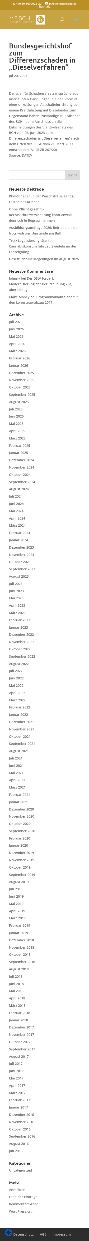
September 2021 (22, 743)
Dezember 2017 (21, 1027)
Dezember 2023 (21, 547)
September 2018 (22, 962)
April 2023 (17, 605)
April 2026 (17, 343)
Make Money (19, 297)
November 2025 (21, 380)
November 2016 (21, 1122)
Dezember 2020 (21, 809)
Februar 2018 (19, 1013)
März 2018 (17, 1005)
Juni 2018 (16, 983)
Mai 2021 (16, 773)
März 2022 (17, 700)
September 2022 (22, 656)
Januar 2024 (18, 540)
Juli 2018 (16, 976)
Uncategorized (20, 1170)
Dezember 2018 (21, 940)
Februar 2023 (19, 620)
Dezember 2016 (21, 1114)
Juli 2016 (16, 1151)
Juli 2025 (16, 409)
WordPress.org (21, 1211)
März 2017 (17, 1093)
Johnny (14, 278)
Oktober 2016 (20, 1129)
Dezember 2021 (21, 722)
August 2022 (19, 663)
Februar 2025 (19, 445)
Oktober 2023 (20, 561)
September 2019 (22, 874)
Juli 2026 (16, 322)
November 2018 (21, 947)
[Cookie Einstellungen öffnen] (8, 1235)
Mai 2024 (16, 511)
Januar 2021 (18, 802)
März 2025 (17, 438)
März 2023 (17, 612)
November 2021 (21, 729)
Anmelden (17, 1189)
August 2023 (19, 576)
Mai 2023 (16, 598)
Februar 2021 (19, 794)
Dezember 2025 (21, 373)
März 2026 (17, 351)
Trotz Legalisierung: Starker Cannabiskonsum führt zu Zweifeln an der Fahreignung (42, 246)
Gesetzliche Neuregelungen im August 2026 (44, 259)
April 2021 (17, 780)
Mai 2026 (16, 336)
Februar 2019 (19, 925)
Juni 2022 (16, 678)
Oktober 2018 (20, 954)
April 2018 (17, 998)
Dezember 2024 (21, 460)
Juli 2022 (16, 671)
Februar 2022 (19, 707)
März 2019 (17, 918)
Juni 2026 (16, 329)
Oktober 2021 (20, 736)
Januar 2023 (18, 627)
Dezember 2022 (21, 634)
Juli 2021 (16, 758)
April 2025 (17, 431)
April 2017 (17, 1085)
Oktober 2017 (20, 1042)
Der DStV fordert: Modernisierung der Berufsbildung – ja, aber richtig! (40, 284)
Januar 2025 (18, 452)
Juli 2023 (16, 583)
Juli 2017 (16, 1063)
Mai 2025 (16, 423)
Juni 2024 (16, 503)
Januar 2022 (18, 714)
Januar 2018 (18, 1020)
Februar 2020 (19, 838)
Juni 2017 (16, 1071)
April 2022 (17, 693)
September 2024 (22, 482)
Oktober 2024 (20, 474)
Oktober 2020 (20, 823)
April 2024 (17, 518)
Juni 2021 (16, 765)
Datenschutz (23, 1234)
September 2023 (22, 569)
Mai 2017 (16, 1078)
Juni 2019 (16, 896)
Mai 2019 (16, 903)
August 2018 (19, 969)
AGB (43, 1234)
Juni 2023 (16, 591)
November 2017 (21, 1034)
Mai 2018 (16, 991)
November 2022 (21, 642)
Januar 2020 (18, 845)
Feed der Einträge (23, 1196)
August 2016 (19, 1143)
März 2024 (17, 525)
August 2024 (19, 489)
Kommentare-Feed (23, 1204)
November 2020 (21, 816)
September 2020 (22, 831)
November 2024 (21, 467)
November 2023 (21, 554)
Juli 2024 (16, 496)
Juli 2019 (16, 889)
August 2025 (19, 402)
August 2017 (19, 1056)
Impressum (62, 1234)
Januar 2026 (18, 365)
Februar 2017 (19, 1100)
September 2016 (22, 1136)
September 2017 (22, 1049)
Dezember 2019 (21, 852)
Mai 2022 (16, 685)
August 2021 (19, 751)
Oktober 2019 (20, 867)
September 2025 (22, 394)
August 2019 (19, 881)
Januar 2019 (18, 932)
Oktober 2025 (20, 387)
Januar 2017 (18, 1107)
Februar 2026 (19, 358)
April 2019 (17, 911)
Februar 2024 (19, 532)
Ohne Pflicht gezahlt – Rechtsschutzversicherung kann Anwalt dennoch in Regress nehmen (40, 215)
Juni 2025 (16, 416)
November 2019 (21, 860)
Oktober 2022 (20, 649)
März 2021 (17, 787)
